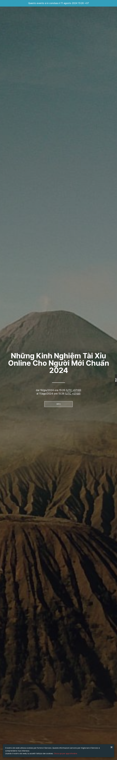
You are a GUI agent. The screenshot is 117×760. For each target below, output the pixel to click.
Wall (116, 380)
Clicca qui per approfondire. (65, 753)
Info (59, 404)
